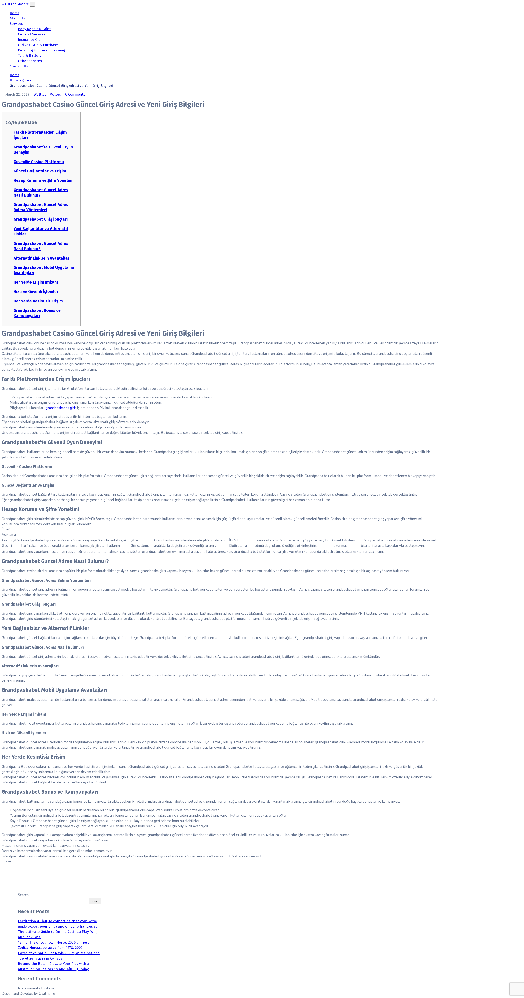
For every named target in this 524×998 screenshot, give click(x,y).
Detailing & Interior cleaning (41, 50)
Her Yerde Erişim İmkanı (36, 282)
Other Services (30, 61)
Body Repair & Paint (34, 29)
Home (14, 13)
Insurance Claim (31, 39)
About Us (17, 18)
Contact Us (19, 66)
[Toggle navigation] (32, 4)
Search (23, 895)
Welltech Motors (48, 94)
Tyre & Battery (29, 55)
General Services (31, 34)
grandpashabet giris (61, 408)
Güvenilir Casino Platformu (39, 161)
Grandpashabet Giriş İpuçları (41, 219)
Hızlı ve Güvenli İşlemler (36, 291)
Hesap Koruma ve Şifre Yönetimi (43, 180)
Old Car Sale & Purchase (38, 45)
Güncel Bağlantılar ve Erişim (40, 170)
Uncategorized (22, 80)
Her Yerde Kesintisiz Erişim (38, 300)
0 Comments (75, 94)
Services (16, 23)
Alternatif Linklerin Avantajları (42, 258)
